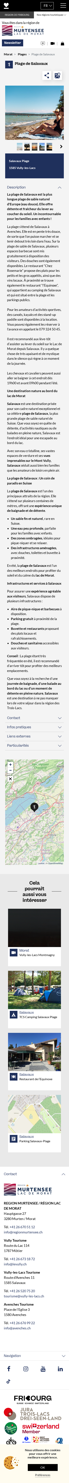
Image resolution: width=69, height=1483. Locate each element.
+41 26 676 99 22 (22, 1323)
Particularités (18, 745)
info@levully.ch (15, 1264)
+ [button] (10, 764)
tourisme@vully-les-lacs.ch (24, 1296)
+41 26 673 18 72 (22, 1259)
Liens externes (18, 736)
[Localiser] (57, 75)
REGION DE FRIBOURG (17, 15)
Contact (13, 718)
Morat (8, 54)
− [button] (10, 770)
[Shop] (62, 42)
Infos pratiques (19, 727)
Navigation (12, 1356)
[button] (61, 147)
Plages (22, 54)
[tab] (34, 187)
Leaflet (41, 863)
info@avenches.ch (17, 1328)
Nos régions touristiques (50, 15)
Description (16, 187)
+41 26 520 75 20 (22, 1291)
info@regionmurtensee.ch (23, 1232)
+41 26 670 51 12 (22, 1227)
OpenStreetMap (55, 863)
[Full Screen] (10, 779)
